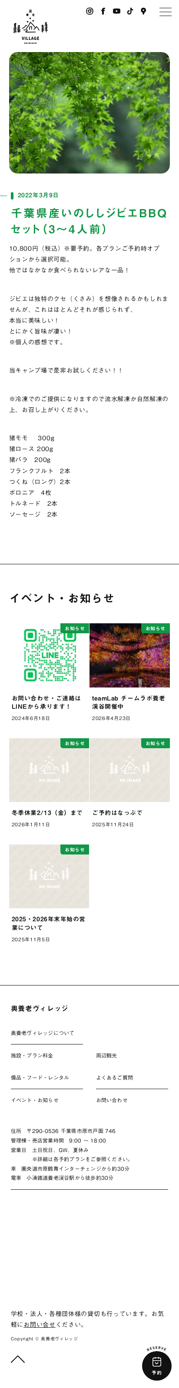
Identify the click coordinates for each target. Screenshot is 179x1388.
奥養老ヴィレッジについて (43, 1032)
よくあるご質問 (114, 1077)
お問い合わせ (112, 1100)
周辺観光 (106, 1055)
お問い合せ (39, 1325)
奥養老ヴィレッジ (40, 1008)
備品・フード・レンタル (40, 1077)
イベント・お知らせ (35, 1100)
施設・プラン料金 (32, 1055)
